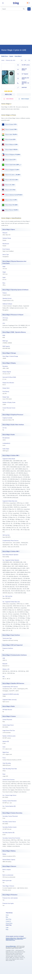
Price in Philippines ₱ (13, 154)
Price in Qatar (10, 159)
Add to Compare (25, 98)
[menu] (29, 3)
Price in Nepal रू (11, 149)
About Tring (8, 919)
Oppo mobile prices (21, 938)
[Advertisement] (16, 28)
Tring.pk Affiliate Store (11, 946)
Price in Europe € (11, 124)
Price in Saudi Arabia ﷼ (13, 164)
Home (7, 915)
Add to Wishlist (9, 98)
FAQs (7, 929)
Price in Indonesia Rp (14, 194)
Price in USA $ (10, 189)
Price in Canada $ (11, 129)
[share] (3, 3)
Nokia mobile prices (10, 940)
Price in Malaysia (11, 144)
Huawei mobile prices (11, 938)
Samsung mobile (10, 939)
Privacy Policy (9, 923)
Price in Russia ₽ (12, 210)
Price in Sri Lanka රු (13, 174)
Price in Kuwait (10, 139)
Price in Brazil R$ (11, 205)
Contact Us (8, 921)
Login (7, 927)
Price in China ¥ (11, 199)
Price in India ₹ (11, 134)
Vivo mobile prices (18, 939)
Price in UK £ (10, 184)
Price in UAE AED (11, 179)
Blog (7, 917)
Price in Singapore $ (12, 169)
